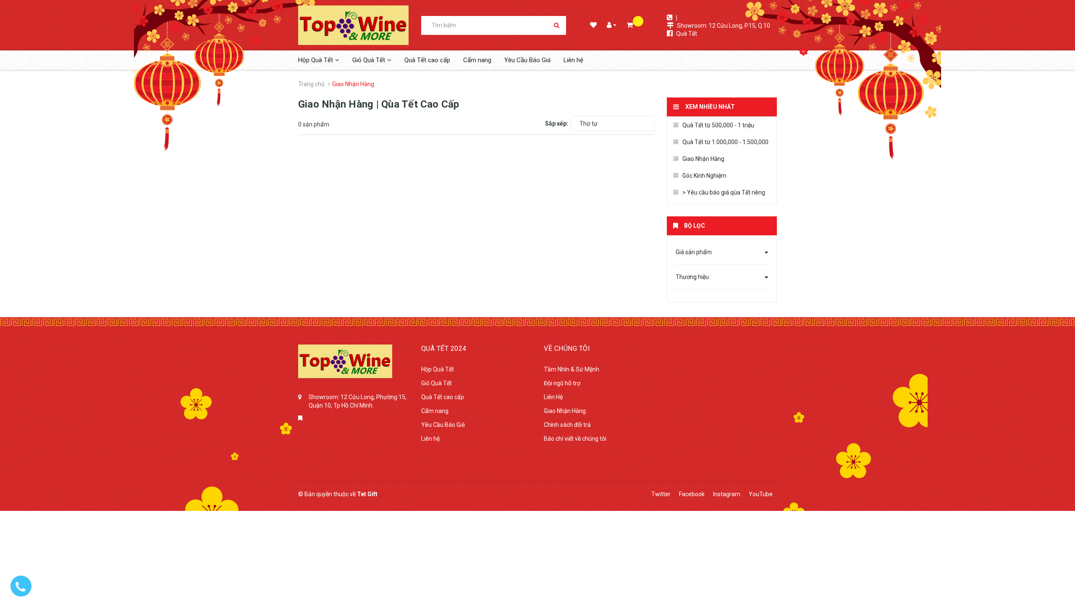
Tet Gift (367, 494)
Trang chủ (311, 84)
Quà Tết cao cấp (427, 60)
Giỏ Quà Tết (436, 383)
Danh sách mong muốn (592, 26)
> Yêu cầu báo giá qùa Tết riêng (723, 192)
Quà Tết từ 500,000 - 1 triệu (718, 125)
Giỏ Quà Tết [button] (368, 60)
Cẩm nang (477, 60)
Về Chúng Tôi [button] (567, 348)
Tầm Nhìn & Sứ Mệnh (571, 369)
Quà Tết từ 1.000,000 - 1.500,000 (725, 142)
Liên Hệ (553, 397)
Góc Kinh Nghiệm (704, 175)
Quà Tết (686, 33)
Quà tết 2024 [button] (444, 348)
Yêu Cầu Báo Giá (527, 60)
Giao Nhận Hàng (703, 158)
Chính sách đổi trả (567, 424)
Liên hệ (573, 60)
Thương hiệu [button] (692, 277)
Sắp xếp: (556, 123)
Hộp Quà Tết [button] (315, 60)
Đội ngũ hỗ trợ (562, 383)
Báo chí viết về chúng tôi (575, 438)
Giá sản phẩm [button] (694, 252)
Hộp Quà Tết (437, 369)
